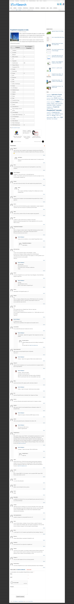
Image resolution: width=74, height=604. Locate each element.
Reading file (57, 113)
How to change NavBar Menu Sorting (58, 37)
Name (11, 573)
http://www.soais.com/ (22, 443)
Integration (53, 103)
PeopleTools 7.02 (49, 112)
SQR (61, 117)
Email (11, 577)
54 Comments (24, 31)
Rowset (48, 115)
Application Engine (56, 94)
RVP (50, 115)
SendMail (57, 115)
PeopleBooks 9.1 (49, 107)
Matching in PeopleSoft (16, 141)
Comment (12, 586)
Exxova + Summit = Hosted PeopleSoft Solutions (27, 137)
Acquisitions (49, 94)
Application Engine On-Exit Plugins (58, 31)
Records (61, 113)
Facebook (63, 4)
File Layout (48, 99)
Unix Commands (54, 118)
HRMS (57, 99)
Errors (52, 98)
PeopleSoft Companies (17, 127)
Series (60, 115)
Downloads (59, 96)
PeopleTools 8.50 (55, 112)
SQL (55, 117)
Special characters (50, 117)
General (20, 31)
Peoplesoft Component (38, 141)
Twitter (60, 4)
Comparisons (54, 96)
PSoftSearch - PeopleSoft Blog (18, 4)
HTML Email (61, 99)
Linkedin (58, 4)
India (12, 127)
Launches (49, 105)
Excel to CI (60, 98)
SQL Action (58, 117)
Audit (48, 96)
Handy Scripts (53, 99)
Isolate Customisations (59, 103)
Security (53, 115)
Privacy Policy (31, 601)
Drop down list (49, 98)
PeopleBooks (58, 105)
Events (55, 98)
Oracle (54, 105)
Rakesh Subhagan (15, 31)
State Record (49, 118)
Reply (44, 155)
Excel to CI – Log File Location (57, 67)
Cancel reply (29, 569)
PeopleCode (56, 107)
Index (58, 102)
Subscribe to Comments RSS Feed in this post (44, 145)
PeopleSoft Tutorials (54, 110)
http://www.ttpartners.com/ (22, 465)
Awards (50, 96)
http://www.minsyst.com (34, 345)
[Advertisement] (37, 19)
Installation (48, 103)
